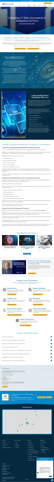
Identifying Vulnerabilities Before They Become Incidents (24, 147)
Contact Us (49, 397)
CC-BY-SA (46, 433)
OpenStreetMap (40, 433)
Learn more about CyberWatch (20, 48)
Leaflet (35, 433)
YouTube (26, 479)
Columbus (20, 74)
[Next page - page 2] (30, 254)
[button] (35, 411)
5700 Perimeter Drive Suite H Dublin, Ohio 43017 (8, 477)
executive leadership (7, 220)
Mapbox (50, 433)
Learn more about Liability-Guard (33, 48)
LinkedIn (28, 479)
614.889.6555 (31, 0)
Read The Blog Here (32, 273)
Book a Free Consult (48, 3)
